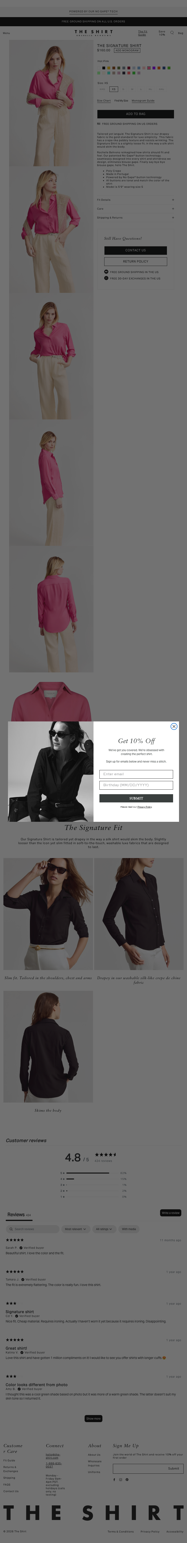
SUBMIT (136, 798)
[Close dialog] (174, 726)
